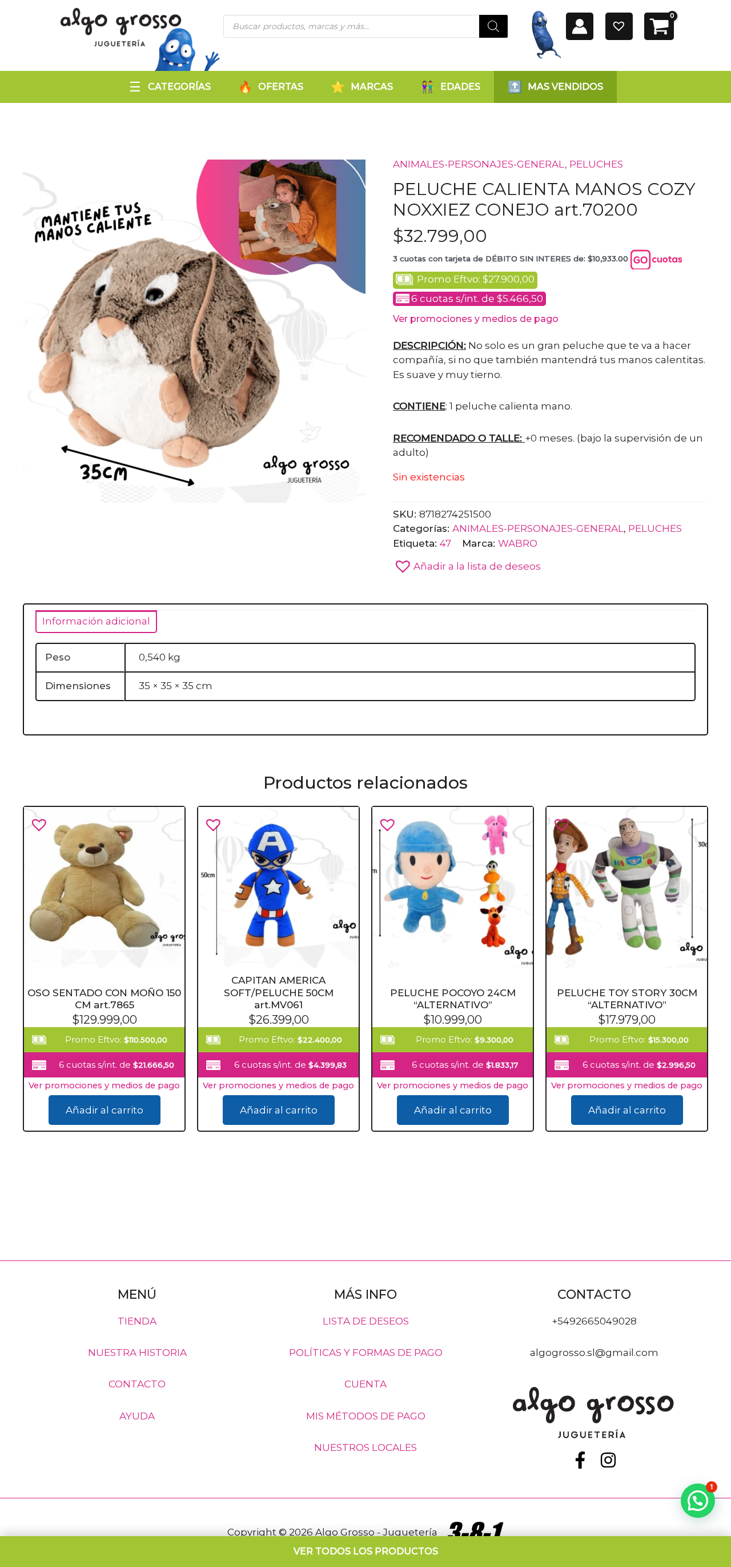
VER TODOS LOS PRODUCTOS (366, 1551)
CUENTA (365, 1384)
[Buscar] (493, 26)
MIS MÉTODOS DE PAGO (365, 1415)
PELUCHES (596, 164)
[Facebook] (580, 1460)
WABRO (517, 543)
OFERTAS (280, 86)
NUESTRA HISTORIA (137, 1352)
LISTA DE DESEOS (366, 1320)
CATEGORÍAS (179, 86)
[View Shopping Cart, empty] (659, 26)
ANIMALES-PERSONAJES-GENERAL (479, 164)
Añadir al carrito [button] (104, 1110)
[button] (467, 563)
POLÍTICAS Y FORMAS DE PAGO (366, 1352)
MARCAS (372, 86)
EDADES (460, 86)
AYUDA (137, 1415)
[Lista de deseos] (619, 26)
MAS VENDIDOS (565, 86)
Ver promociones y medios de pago (476, 318)
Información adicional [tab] (96, 621)
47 (445, 543)
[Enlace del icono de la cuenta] (579, 26)
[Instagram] (608, 1460)
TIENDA (137, 1320)
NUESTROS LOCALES (365, 1447)
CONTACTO (137, 1384)
